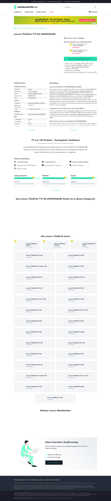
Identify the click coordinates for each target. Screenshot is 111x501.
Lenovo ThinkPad (27, 28)
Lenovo (19, 28)
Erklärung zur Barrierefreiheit (52, 479)
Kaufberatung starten (53, 462)
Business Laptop (74, 91)
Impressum (41, 479)
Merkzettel (93, 12)
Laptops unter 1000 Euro (20, 211)
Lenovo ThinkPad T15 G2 (40, 28)
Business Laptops (18, 219)
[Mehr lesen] (30, 130)
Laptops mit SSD (71, 92)
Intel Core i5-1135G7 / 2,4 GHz (79, 65)
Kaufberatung (29, 12)
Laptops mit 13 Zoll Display (21, 225)
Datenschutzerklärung (32, 479)
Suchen (95, 7)
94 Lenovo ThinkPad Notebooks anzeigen (79, 59)
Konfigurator (18, 12)
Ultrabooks (17, 216)
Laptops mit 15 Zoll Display (57, 92)
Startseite (15, 28)
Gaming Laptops (18, 228)
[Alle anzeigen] (55, 190)
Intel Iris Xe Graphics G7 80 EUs (80, 67)
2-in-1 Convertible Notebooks (22, 222)
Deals (52, 12)
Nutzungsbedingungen (20, 479)
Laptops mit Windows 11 (86, 91)
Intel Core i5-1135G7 (74, 110)
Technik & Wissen (41, 12)
